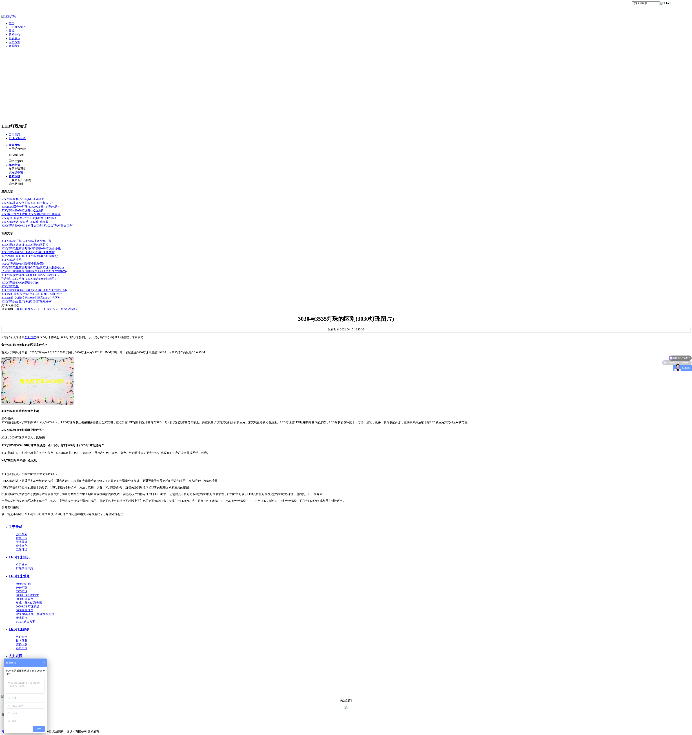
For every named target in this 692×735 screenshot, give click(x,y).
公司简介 (21, 534)
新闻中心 (14, 34)
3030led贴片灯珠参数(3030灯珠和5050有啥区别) (31, 297)
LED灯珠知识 (46, 309)
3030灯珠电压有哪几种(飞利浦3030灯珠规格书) (31, 248)
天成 (11, 30)
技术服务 (21, 640)
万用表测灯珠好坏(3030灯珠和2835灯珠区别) (29, 256)
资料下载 (14, 176)
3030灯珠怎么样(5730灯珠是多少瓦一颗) (26, 240)
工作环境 (21, 549)
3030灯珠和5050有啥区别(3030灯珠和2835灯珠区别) (34, 290)
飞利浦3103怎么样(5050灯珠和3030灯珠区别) (29, 278)
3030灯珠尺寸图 (11, 259)
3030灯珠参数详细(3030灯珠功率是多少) (26, 244)
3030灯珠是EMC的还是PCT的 (20, 282)
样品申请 (14, 164)
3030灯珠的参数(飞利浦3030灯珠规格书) (26, 301)
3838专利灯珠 (24, 610)
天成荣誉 (21, 541)
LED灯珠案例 (19, 629)
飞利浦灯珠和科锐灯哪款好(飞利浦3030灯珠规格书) (34, 271)
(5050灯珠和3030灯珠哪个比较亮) (22, 263)
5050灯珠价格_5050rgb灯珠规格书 (22, 199)
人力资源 (14, 42)
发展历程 (21, 538)
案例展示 (14, 38)
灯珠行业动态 (17, 138)
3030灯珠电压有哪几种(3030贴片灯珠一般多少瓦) (32, 267)
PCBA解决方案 (25, 621)
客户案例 (21, 636)
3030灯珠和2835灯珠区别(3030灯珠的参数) (28, 252)
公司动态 (14, 134)
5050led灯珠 (23, 583)
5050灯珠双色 (24, 598)
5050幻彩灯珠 (24, 309)
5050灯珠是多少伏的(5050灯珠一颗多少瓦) (28, 202)
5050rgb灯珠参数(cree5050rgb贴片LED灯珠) (28, 218)
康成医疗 (21, 617)
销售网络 (14, 144)
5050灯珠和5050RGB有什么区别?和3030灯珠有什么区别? (37, 225)
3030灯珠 (30, 337)
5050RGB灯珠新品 (27, 606)
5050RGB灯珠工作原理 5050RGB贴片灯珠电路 (31, 214)
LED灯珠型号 (17, 26)
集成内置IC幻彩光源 (29, 602)
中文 (676, 4)
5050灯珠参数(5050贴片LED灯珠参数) (25, 221)
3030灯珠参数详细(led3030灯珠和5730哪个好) (30, 275)
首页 (11, 23)
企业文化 (21, 545)
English (686, 4)
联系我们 (14, 45)
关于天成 (15, 527)
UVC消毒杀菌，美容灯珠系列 (35, 614)
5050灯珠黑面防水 (27, 595)
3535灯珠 (21, 591)
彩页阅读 (21, 648)
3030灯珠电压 (10, 286)
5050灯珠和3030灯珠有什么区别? (22, 210)
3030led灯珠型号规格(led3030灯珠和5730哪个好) (31, 293)
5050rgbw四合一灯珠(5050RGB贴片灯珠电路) (30, 206)
